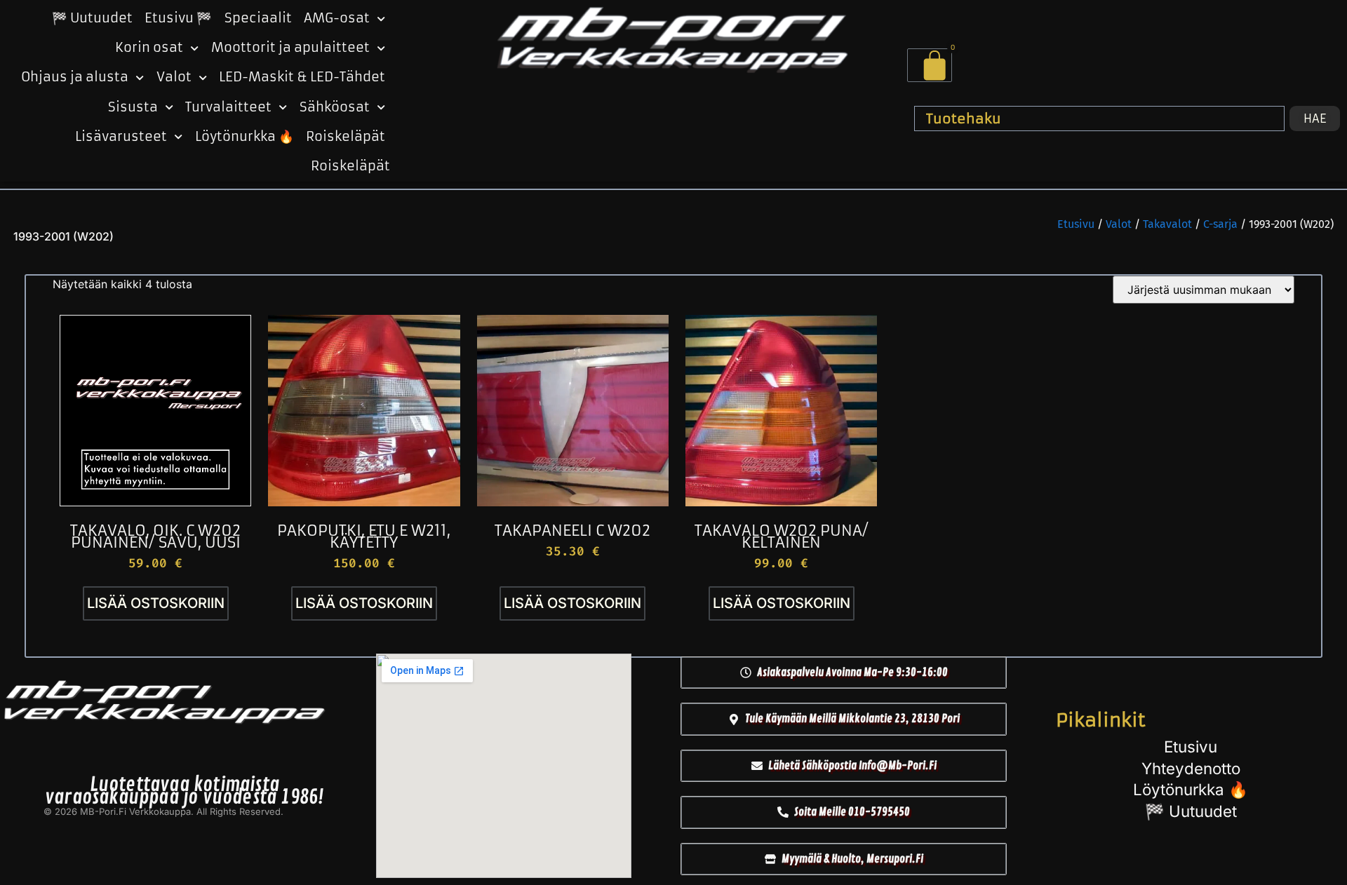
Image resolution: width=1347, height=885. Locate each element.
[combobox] (1099, 118)
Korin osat (149, 47)
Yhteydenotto (1190, 768)
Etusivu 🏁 (178, 18)
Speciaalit (258, 18)
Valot (174, 77)
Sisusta (133, 107)
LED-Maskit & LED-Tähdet (302, 77)
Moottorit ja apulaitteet (290, 47)
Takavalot (1167, 224)
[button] (843, 672)
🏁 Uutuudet (92, 18)
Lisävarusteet (121, 136)
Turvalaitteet (228, 107)
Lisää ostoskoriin (155, 603)
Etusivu (1075, 224)
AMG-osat (337, 18)
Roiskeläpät (345, 136)
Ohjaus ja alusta (74, 77)
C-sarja (1220, 224)
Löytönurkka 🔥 (244, 136)
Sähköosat (335, 107)
